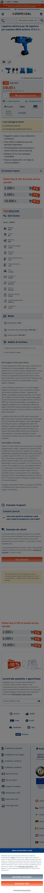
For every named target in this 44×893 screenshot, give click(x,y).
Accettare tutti (22, 883)
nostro (13, 857)
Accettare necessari (22, 877)
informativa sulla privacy (25, 866)
